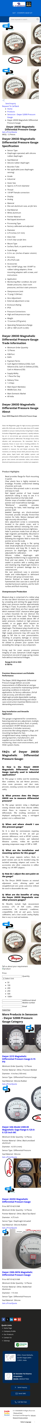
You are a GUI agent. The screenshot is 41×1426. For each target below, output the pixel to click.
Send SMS (22, 1393)
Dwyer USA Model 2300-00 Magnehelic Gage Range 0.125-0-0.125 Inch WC (18, 1130)
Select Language (26, 1422)
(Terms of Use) (17, 1413)
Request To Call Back (10, 106)
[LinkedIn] (11, 1320)
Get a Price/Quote (9, 132)
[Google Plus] (19, 1320)
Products (11, 111)
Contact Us (8, 1338)
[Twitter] (7, 1320)
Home (9, 109)
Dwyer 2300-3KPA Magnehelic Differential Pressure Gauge (17, 1273)
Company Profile (10, 1331)
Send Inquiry (10, 103)
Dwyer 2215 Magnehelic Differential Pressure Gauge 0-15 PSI (18, 1059)
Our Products (8, 1334)
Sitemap (7, 1341)
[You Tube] (15, 1320)
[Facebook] (3, 1320)
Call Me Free (22, 1402)
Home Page (8, 1328)
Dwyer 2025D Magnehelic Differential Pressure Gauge (16, 1200)
